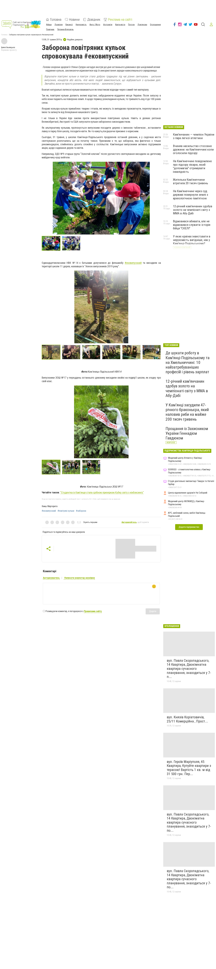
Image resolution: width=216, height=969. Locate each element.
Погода (131, 24)
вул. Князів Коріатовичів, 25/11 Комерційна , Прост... (187, 719)
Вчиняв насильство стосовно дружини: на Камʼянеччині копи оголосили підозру (193, 149)
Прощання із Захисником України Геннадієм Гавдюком (187, 433)
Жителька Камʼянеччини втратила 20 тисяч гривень (190, 181)
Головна (55, 19)
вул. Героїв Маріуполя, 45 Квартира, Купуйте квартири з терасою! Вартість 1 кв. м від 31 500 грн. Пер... (189, 768)
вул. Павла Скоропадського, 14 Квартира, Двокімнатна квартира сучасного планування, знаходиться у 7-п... (189, 668)
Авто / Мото (94, 24)
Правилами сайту (93, 611)
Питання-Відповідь (65, 29)
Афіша (49, 24)
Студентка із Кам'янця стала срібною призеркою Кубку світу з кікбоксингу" (102, 492)
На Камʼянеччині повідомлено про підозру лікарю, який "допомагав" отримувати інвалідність (192, 166)
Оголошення (155, 24)
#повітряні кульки (66, 511)
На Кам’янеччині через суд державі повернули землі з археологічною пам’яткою (190, 194)
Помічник (50, 29)
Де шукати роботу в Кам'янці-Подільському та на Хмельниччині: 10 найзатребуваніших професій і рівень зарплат (188, 362)
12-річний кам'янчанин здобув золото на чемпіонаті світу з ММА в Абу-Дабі (192, 210)
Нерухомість (81, 24)
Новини (74, 19)
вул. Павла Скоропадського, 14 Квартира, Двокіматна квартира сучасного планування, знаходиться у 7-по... (189, 822)
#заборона (81, 511)
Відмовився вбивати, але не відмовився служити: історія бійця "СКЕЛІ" (191, 224)
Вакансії (69, 24)
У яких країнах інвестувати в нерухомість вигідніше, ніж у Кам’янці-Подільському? (191, 240)
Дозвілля (59, 24)
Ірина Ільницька (8, 47)
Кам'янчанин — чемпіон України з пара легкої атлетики (193, 136)
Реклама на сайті (120, 19)
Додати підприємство (189, 527)
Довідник (93, 19)
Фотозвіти (107, 24)
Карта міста (120, 24)
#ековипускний (49, 511)
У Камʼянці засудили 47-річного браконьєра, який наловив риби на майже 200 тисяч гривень (187, 412)
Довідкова (142, 24)
